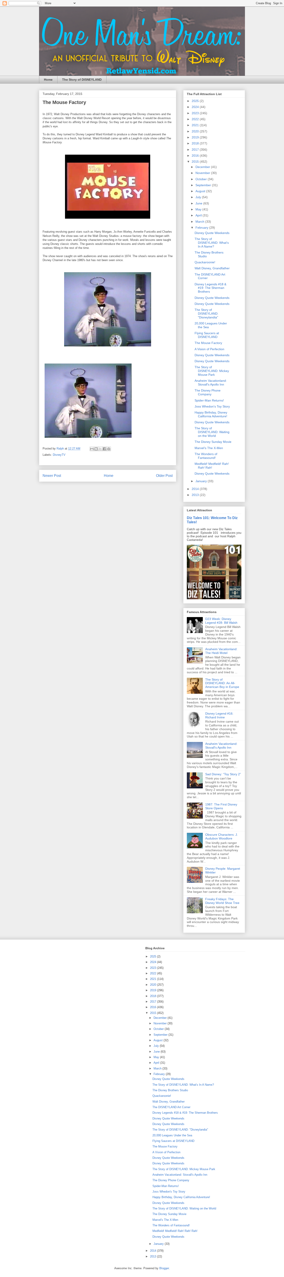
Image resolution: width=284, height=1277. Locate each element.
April (199, 215)
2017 (196, 149)
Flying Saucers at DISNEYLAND (207, 335)
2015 (196, 161)
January (201, 481)
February (202, 227)
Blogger (164, 1268)
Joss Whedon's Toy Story (212, 406)
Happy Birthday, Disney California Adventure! (211, 414)
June (199, 203)
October (201, 179)
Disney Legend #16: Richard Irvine (219, 715)
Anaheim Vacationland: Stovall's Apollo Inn (211, 382)
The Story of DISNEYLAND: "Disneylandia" (206, 313)
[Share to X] (100, 449)
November (203, 173)
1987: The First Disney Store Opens (221, 806)
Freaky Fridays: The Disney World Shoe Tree (222, 901)
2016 (196, 155)
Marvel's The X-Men (209, 448)
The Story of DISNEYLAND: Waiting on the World (212, 432)
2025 (196, 101)
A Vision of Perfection (209, 349)
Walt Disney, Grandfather (212, 268)
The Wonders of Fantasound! (206, 456)
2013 (196, 495)
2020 (196, 131)
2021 (196, 125)
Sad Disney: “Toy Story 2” (223, 774)
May (198, 209)
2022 (196, 119)
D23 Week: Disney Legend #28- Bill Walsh (221, 620)
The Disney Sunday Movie (213, 442)
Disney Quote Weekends (212, 233)
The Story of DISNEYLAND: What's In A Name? (212, 242)
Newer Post (52, 476)
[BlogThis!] (96, 449)
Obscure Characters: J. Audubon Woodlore (221, 836)
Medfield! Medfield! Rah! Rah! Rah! (212, 465)
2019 (196, 137)
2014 (196, 489)
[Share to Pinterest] (108, 449)
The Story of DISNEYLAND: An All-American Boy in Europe (222, 683)
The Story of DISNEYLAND (82, 79)
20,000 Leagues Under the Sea (172, 1135)
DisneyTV (59, 454)
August (200, 191)
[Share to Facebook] (104, 449)
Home (48, 79)
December (203, 167)
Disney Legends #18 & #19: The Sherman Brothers (210, 288)
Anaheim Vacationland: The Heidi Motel (221, 651)
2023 (196, 113)
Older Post (164, 476)
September (203, 185)
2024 (196, 107)
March (200, 221)
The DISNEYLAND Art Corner (171, 1107)
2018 (196, 143)
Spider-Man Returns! (209, 400)
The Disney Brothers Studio (170, 1090)
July (198, 197)
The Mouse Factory (208, 343)
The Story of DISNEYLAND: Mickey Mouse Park (212, 370)
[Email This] (92, 449)
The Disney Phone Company (208, 392)
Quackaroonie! (205, 262)
